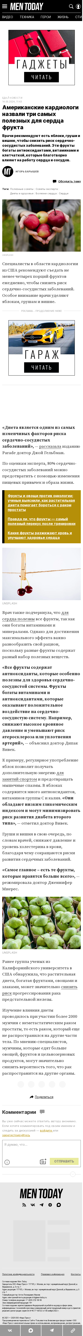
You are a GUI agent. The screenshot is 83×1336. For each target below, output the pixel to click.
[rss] (24, 1205)
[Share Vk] (10, 1330)
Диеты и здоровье (21, 193)
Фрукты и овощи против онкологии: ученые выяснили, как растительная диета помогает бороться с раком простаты (41, 503)
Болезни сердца (46, 193)
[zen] (50, 1205)
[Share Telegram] (51, 1330)
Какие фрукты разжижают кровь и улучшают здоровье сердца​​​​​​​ (40, 535)
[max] (59, 1205)
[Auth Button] (78, 6)
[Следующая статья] (41, 1174)
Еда (4, 97)
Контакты (76, 1274)
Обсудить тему (69, 181)
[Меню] (4, 6)
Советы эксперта (47, 189)
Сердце (63, 193)
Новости (16, 97)
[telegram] (41, 1205)
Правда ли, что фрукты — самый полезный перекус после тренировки (41, 521)
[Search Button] (71, 6)
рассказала (50, 446)
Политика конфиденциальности (18, 1274)
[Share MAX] (30, 1330)
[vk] (33, 1205)
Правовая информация (52, 1274)
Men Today (26, 6)
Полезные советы (21, 189)
